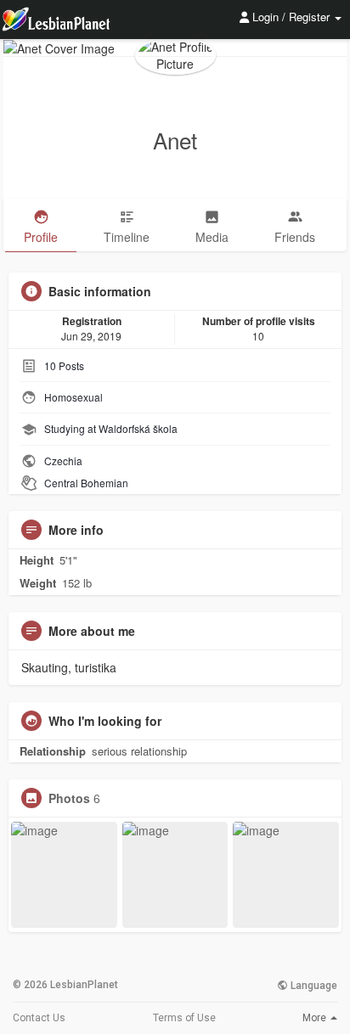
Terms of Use (184, 1018)
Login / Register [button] (291, 16)
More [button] (315, 1018)
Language (312, 986)
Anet (175, 139)
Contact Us (39, 1018)
